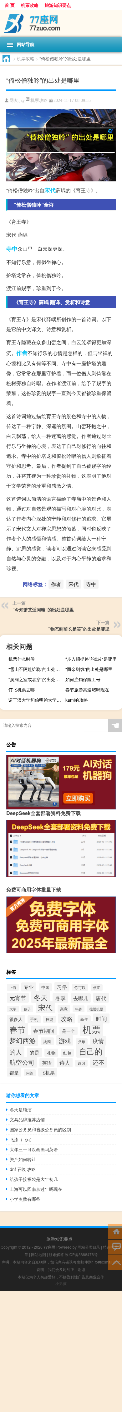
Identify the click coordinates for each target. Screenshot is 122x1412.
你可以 (80, 987)
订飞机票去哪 (21, 689)
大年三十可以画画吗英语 (34, 1149)
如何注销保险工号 (82, 679)
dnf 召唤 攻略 (23, 1169)
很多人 (16, 1019)
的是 (34, 1052)
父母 (81, 1041)
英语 (47, 1062)
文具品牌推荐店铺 (27, 1119)
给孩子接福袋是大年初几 (34, 1179)
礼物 (51, 1053)
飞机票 (48, 1072)
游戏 (65, 1040)
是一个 (68, 1031)
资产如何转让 (23, 1159)
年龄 (78, 1008)
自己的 (90, 1051)
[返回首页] (115, 1231)
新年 (84, 1019)
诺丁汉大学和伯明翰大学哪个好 (36, 700)
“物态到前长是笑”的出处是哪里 (78, 629)
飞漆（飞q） (22, 1139)
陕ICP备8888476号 (81, 1254)
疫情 (98, 1041)
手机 (34, 1019)
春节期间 (43, 1030)
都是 (14, 1072)
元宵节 (17, 998)
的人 (15, 1051)
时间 (101, 1018)
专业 (29, 987)
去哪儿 (80, 998)
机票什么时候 (21, 659)
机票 (92, 1028)
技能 (49, 1019)
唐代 (101, 998)
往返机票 (96, 1008)
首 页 (10, 5)
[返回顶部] (115, 1262)
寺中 (12, 248)
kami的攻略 (76, 700)
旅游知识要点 (58, 5)
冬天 (41, 997)
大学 (12, 1009)
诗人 (64, 1062)
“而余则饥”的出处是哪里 (88, 669)
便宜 (96, 987)
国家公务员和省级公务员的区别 (40, 1129)
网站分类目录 (89, 1247)
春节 (17, 1029)
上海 (12, 987)
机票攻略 (29, 5)
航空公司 (21, 1062)
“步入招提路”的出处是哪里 (91, 659)
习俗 (62, 987)
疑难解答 (56, 1254)
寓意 (64, 1009)
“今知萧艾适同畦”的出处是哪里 (43, 609)
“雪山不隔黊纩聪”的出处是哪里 (36, 669)
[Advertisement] (61, 1351)
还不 (98, 1062)
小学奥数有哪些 (25, 1199)
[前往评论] (115, 1247)
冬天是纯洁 (21, 1109)
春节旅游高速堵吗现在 (87, 689)
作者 (22, 353)
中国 (45, 987)
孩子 (27, 1008)
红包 (67, 1053)
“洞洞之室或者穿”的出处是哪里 (36, 679)
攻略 (67, 1018)
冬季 (60, 998)
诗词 (81, 1063)
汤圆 (47, 1041)
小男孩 (61, 1283)
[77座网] (61, 23)
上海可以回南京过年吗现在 (36, 1189)
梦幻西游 (22, 1040)
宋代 (50, 190)
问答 (29, 1072)
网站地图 (38, 1254)
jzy (22, 100)
